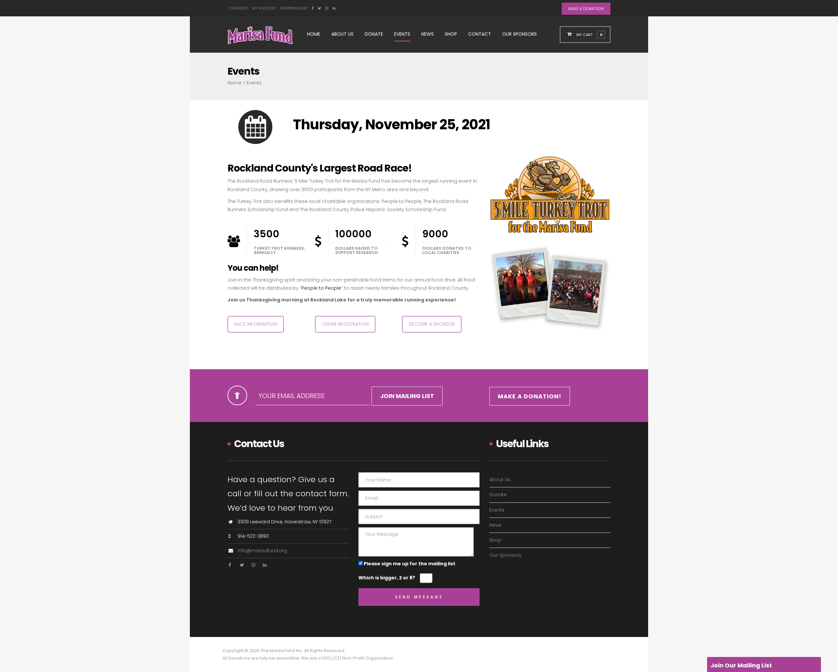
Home (313, 34)
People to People (321, 288)
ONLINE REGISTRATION (345, 324)
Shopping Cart (293, 8)
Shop (451, 34)
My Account (264, 8)
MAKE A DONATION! (586, 8)
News (427, 34)
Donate (374, 34)
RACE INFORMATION (255, 324)
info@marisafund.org (262, 550)
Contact (479, 34)
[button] (589, 34)
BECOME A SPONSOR (432, 324)
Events (402, 34)
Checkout (238, 8)
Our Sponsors (519, 34)
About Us (342, 34)
